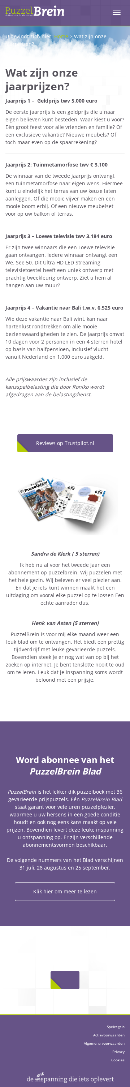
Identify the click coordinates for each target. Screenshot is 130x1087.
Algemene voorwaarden (104, 1043)
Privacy (118, 1051)
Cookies (118, 1059)
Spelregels (116, 1026)
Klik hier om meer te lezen (65, 891)
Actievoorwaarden (109, 1035)
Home (61, 36)
